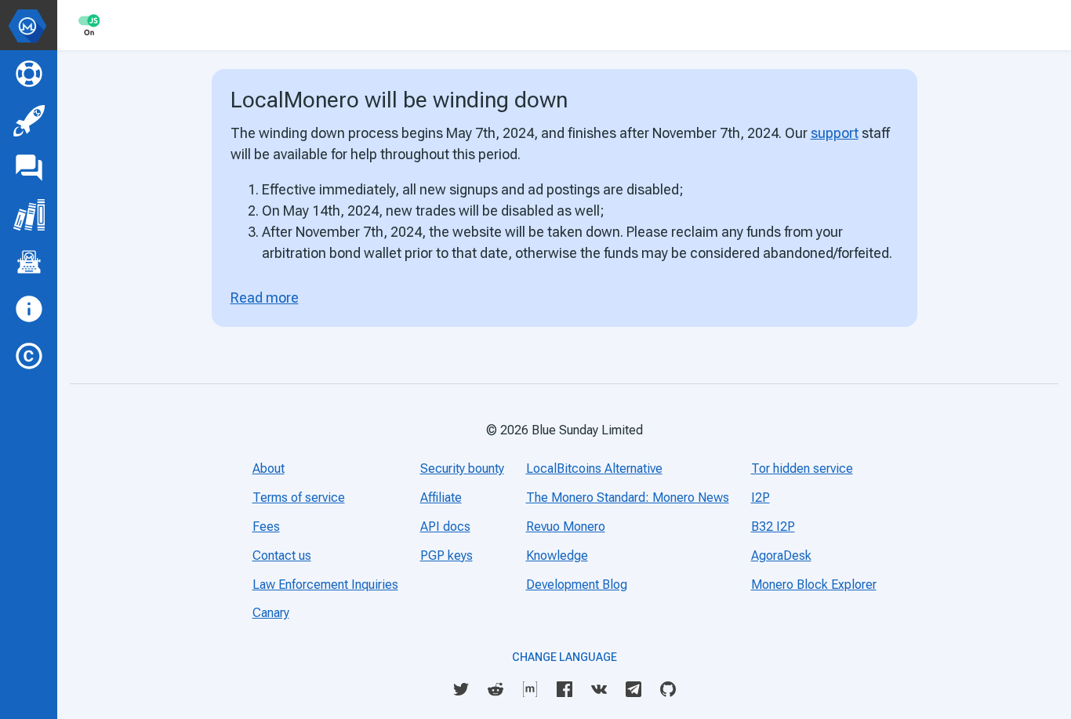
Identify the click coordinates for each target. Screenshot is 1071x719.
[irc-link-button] (530, 689)
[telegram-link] (633, 688)
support (835, 133)
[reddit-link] (495, 688)
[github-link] (668, 688)
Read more (265, 297)
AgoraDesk (781, 555)
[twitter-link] (461, 688)
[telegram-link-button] (633, 689)
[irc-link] (530, 688)
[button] (28, 25)
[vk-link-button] (599, 689)
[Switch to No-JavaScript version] (89, 25)
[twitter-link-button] (461, 689)
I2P (760, 497)
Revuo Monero (565, 526)
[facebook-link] (564, 688)
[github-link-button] (668, 689)
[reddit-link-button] (495, 689)
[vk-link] (599, 688)
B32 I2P (773, 526)
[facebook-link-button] (564, 689)
